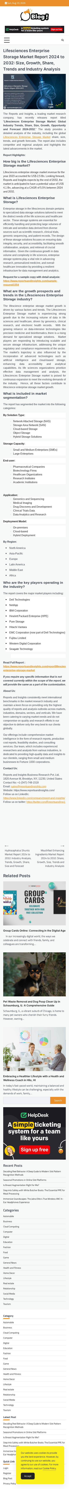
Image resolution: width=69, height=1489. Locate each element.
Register (7, 1473)
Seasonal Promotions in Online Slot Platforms (24, 1180)
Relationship (9, 1288)
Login (5, 1468)
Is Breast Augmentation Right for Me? (21, 1185)
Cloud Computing (11, 1226)
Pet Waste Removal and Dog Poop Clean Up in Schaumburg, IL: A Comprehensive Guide (31, 1003)
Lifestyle (7, 1278)
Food (5, 1252)
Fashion (7, 1247)
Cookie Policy (49, 1468)
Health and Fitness (12, 1267)
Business (7, 1221)
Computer (8, 1231)
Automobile (8, 1216)
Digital (6, 1236)
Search (58, 1100)
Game (6, 1257)
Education (8, 1242)
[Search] (62, 40)
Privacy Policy (9, 1483)
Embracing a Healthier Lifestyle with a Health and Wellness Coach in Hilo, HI (33, 1078)
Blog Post (7, 1478)
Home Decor (9, 1273)
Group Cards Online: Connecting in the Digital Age (34, 930)
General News (10, 1262)
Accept (27, 1476)
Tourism (7, 1304)
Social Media (9, 1293)
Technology (8, 1298)
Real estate (8, 1283)
